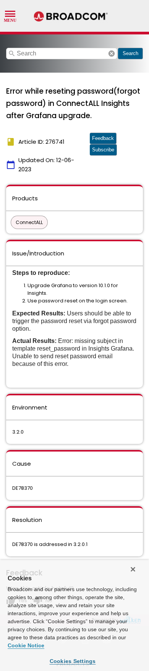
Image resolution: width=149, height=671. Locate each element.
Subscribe (103, 150)
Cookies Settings (73, 661)
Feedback (103, 138)
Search (130, 53)
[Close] (133, 569)
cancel (111, 53)
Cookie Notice (26, 645)
